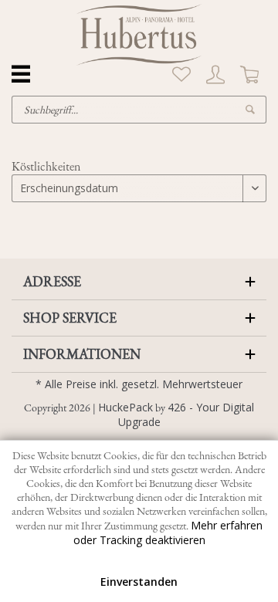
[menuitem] (181, 75)
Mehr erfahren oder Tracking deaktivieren (168, 532)
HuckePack (125, 407)
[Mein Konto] (215, 75)
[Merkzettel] (181, 75)
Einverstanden (139, 581)
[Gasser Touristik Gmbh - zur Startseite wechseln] (139, 35)
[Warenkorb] (249, 75)
